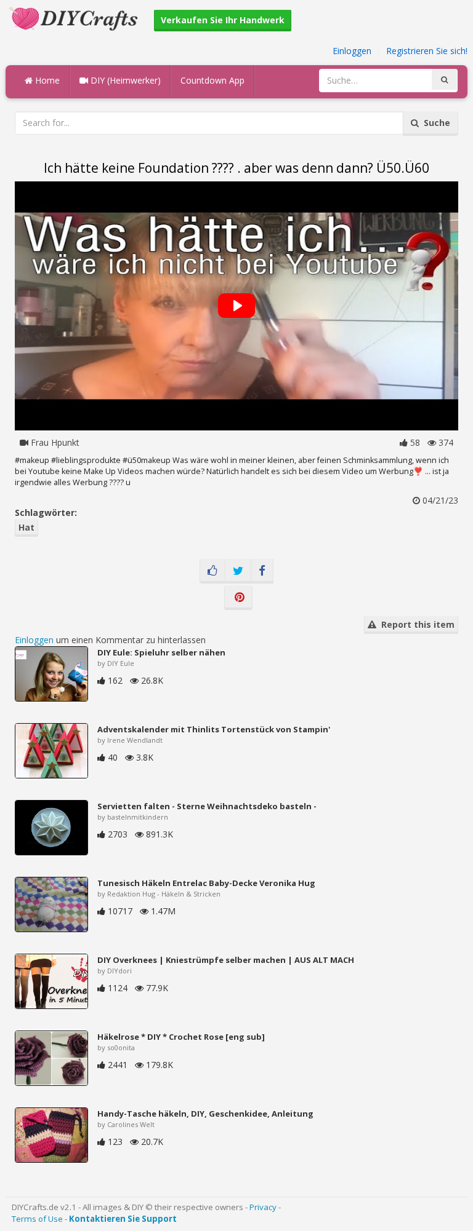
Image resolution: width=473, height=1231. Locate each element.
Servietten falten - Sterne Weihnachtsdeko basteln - (207, 806)
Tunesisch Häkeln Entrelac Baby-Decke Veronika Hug (206, 883)
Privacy (263, 1207)
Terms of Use (37, 1218)
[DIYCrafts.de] (75, 17)
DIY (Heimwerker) (124, 80)
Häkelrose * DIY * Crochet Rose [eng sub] (181, 1036)
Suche (434, 123)
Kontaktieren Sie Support (123, 1218)
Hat (26, 527)
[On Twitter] (238, 571)
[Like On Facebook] (212, 571)
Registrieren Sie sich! (426, 51)
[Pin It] (238, 597)
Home (46, 80)
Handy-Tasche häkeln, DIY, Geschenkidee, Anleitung (205, 1113)
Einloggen (352, 51)
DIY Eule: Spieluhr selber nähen (161, 652)
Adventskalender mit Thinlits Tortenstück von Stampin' (213, 729)
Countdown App (212, 80)
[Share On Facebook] (262, 571)
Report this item (415, 624)
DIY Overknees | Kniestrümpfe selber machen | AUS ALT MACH (225, 959)
